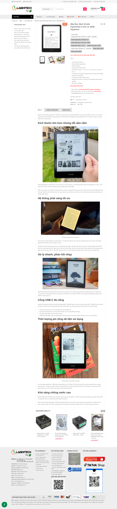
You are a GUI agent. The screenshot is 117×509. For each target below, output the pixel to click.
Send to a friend (82, 99)
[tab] (40, 110)
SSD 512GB (92, 500)
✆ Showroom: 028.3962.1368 (69, 1)
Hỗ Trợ (92, 16)
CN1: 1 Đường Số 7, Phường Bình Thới (41, 458)
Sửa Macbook (54, 500)
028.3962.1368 (24, 467)
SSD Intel (70, 502)
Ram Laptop (71, 500)
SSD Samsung (53, 502)
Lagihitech (16, 500)
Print (73, 99)
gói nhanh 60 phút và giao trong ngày (89, 89)
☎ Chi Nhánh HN (27, 1)
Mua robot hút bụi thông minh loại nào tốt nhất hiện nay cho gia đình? (22, 42)
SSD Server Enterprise (43, 502)
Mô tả (40, 110)
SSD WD (76, 502)
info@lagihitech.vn (19, 481)
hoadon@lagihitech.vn (20, 485)
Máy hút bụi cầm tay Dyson (33, 504)
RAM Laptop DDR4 (62, 502)
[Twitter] (78, 104)
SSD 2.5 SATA (37, 500)
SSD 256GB (85, 500)
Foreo (90, 502)
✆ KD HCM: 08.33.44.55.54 (84, 1)
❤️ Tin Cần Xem (82, 16)
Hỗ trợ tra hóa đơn (57, 459)
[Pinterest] (81, 104)
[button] (74, 476)
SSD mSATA (30, 500)
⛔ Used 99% (70, 16)
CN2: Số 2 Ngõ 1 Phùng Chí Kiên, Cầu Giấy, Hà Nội (42, 461)
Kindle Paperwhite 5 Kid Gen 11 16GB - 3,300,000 (84, 36)
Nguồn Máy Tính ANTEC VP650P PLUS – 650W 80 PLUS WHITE (43, 435)
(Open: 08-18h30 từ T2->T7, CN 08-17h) (41, 454)
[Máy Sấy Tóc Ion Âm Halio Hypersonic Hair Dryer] (104, 24)
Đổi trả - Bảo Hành (57, 457)
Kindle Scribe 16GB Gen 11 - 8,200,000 (81, 48)
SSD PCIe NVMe (46, 500)
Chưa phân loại (28, 20)
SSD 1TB (98, 500)
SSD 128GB (78, 500)
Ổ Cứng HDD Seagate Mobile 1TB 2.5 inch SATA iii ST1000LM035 (61, 435)
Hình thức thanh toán (57, 453)
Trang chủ (14, 20)
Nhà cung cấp (39, 470)
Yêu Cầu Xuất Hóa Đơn (58, 463)
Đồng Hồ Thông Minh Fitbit (29, 502)
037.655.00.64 (19, 465)
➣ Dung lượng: (74, 34)
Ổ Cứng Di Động (83, 502)
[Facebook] (80, 104)
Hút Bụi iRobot (18, 502)
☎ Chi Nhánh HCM (16, 1)
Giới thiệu (38, 464)
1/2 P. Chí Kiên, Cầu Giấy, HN (25, 461)
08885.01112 (19, 469)
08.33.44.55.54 (20, 464)
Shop (21, 20)
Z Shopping (80, 102)
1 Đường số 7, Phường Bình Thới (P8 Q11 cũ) (25, 459)
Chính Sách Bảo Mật (41, 466)
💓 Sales (61, 16)
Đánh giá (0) (66, 110)
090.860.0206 (20, 473)
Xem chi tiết (97, 91)
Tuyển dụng (39, 468)
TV (25, 504)
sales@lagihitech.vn (20, 477)
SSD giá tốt (23, 500)
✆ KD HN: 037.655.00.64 (99, 1)
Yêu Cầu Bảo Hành (57, 465)
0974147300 (20, 471)
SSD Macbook (63, 500)
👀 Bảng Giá (38, 16)
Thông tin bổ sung (52, 110)
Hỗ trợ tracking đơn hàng (58, 461)
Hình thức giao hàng (57, 455)
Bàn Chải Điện (19, 504)
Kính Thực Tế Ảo (45, 504)
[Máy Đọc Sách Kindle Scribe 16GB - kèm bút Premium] (101, 24)
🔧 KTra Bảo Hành (50, 16)
